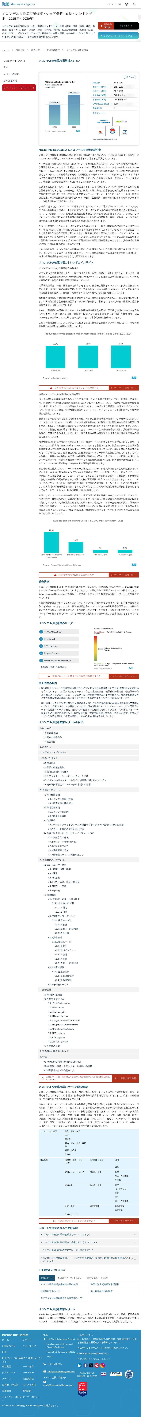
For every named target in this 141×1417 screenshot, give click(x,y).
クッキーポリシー (31, 1396)
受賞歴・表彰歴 (10, 1384)
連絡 (119, 4)
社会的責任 (28, 1378)
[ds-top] (118, 35)
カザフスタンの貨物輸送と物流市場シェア (61, 1298)
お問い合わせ (8, 1346)
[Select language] (126, 4)
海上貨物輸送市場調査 (102, 1291)
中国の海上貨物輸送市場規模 (105, 1284)
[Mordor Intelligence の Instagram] (102, 1366)
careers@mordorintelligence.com (92, 1353)
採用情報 (6, 1390)
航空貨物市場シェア (50, 1291)
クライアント (8, 1372)
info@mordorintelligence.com (61, 1371)
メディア (6, 1378)
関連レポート (46, 1278)
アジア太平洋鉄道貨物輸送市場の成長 (59, 1284)
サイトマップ (29, 1346)
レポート (110, 4)
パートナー (28, 1372)
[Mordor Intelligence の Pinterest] (96, 1366)
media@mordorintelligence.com (58, 1385)
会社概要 (6, 1366)
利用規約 (27, 1390)
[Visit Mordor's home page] (18, 4)
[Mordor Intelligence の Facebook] (85, 1366)
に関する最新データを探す (97, 1278)
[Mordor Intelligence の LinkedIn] (79, 1366)
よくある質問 (29, 1384)
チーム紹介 (28, 1366)
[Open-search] (135, 4)
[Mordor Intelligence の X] (91, 1366)
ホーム (5, 1340)
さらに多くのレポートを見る (69, 1278)
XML (4, 1352)
